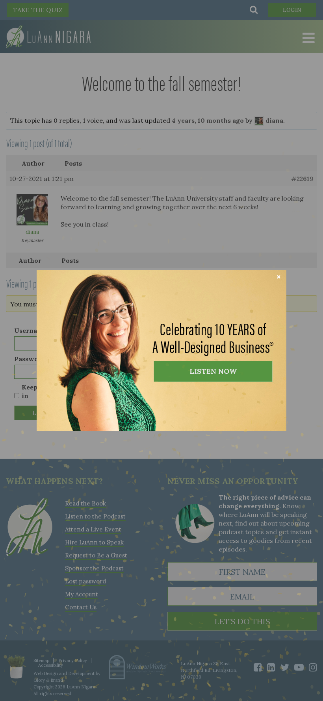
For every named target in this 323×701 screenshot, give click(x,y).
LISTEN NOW (213, 371)
